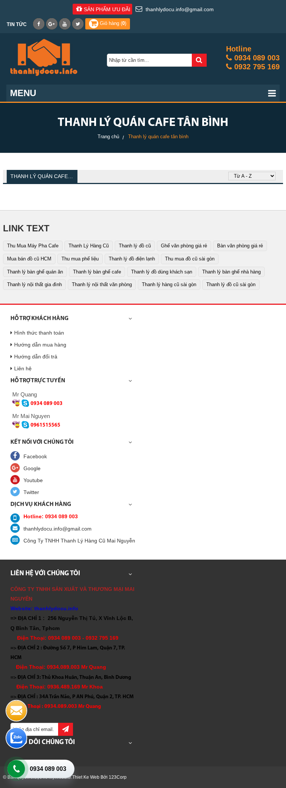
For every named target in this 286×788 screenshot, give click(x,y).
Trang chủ (108, 136)
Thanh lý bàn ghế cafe (97, 272)
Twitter (31, 492)
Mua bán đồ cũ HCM (29, 259)
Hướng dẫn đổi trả (35, 357)
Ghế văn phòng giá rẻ (184, 246)
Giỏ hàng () (112, 23)
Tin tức (16, 24)
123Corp (118, 777)
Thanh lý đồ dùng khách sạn (161, 272)
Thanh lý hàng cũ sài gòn (169, 284)
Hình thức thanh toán (39, 333)
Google (32, 468)
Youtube (33, 480)
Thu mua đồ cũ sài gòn (189, 259)
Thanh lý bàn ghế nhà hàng (231, 272)
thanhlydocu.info (56, 608)
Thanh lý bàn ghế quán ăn (35, 272)
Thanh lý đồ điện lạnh (132, 259)
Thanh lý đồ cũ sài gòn (230, 284)
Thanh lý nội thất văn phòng (102, 284)
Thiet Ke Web (85, 777)
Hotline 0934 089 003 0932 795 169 (253, 58)
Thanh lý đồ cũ (135, 246)
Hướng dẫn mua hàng (40, 345)
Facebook (35, 456)
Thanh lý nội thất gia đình (34, 284)
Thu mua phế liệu (80, 259)
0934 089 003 (48, 769)
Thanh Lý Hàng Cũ (89, 246)
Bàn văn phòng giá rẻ (240, 246)
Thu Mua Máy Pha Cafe (32, 246)
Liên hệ (23, 368)
